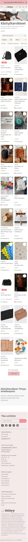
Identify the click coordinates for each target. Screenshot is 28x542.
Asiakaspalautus (5, 478)
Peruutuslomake (5, 481)
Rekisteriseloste (5, 483)
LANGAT (4, 10)
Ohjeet (14, 10)
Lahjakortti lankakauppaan (8, 498)
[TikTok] (14, 425)
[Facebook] (6, 425)
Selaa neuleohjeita (6, 496)
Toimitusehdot (4, 474)
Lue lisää (3, 31)
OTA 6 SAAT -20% (8, 2)
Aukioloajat (4, 461)
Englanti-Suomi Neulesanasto (8, 503)
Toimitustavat (4, 476)
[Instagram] (2, 425)
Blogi (2, 501)
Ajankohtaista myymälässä (8, 465)
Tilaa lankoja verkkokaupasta (8, 494)
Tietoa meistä (4, 434)
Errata (2, 505)
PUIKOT (23, 10)
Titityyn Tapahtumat (6, 463)
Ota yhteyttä (4, 436)
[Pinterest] (17, 425)
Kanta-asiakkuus (5, 485)
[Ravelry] (10, 425)
